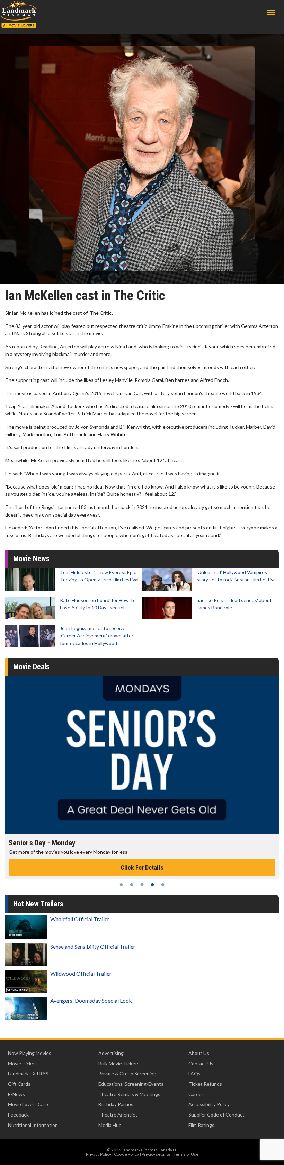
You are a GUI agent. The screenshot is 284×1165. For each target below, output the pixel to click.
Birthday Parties (115, 1104)
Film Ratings (201, 1125)
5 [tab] (162, 884)
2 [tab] (131, 884)
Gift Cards (19, 1084)
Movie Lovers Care (28, 1104)
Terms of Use (186, 1154)
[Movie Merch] (142, 755)
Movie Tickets (23, 1063)
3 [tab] (142, 884)
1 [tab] (121, 884)
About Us (198, 1053)
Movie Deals (31, 666)
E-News (16, 1094)
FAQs (194, 1073)
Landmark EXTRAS (28, 1073)
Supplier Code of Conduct (216, 1115)
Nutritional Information (33, 1125)
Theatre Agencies (118, 1115)
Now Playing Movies (29, 1053)
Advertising (111, 1053)
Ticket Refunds (205, 1084)
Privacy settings (156, 1154)
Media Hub (110, 1125)
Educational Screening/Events (130, 1084)
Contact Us (200, 1063)
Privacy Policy (98, 1154)
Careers (197, 1094)
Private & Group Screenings (128, 1073)
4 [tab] (152, 884)
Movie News (31, 558)
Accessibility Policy (209, 1104)
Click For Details (142, 867)
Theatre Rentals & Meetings (129, 1094)
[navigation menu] (271, 12)
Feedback (18, 1115)
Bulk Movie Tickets (119, 1063)
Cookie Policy (126, 1154)
